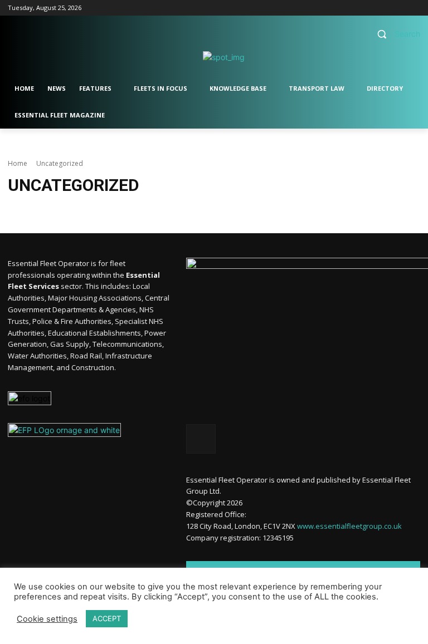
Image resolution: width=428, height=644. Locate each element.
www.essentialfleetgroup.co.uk (349, 526)
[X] (413, 8)
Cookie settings (47, 619)
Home (17, 163)
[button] (394, 34)
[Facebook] (383, 8)
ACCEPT (107, 618)
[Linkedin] (398, 8)
